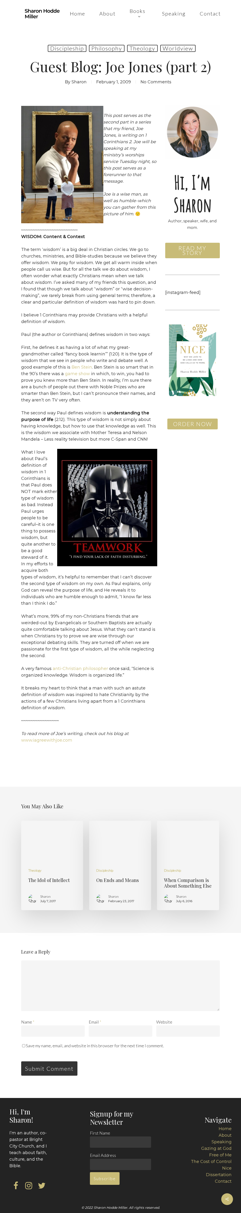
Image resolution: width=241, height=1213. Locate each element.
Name (27, 1021)
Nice (227, 1168)
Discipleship (67, 48)
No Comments (156, 82)
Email (95, 1021)
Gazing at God (216, 1148)
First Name (100, 1133)
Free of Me (220, 1155)
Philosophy (106, 48)
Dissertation (219, 1174)
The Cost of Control (211, 1161)
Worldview (178, 48)
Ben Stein (82, 367)
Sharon (79, 82)
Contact (223, 1181)
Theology (142, 48)
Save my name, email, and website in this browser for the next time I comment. (95, 1045)
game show (77, 373)
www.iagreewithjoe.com (46, 740)
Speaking (222, 1141)
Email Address (103, 1155)
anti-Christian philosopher (80, 668)
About (225, 1135)
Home (225, 1128)
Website (164, 1021)
